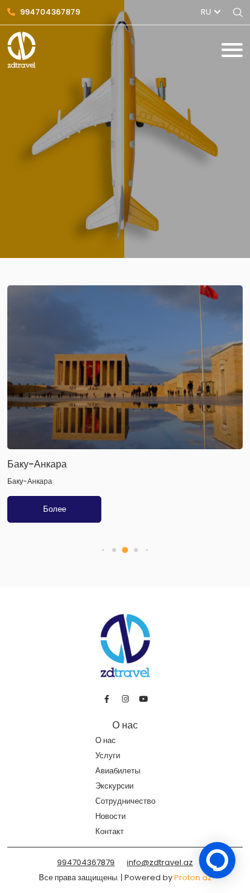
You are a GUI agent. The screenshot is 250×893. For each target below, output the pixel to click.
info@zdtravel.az (160, 862)
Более (54, 509)
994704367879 (50, 12)
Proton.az (193, 877)
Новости (110, 816)
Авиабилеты (117, 770)
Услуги (107, 755)
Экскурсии (114, 786)
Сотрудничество (125, 801)
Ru (206, 12)
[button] (103, 550)
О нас (105, 740)
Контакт (109, 831)
